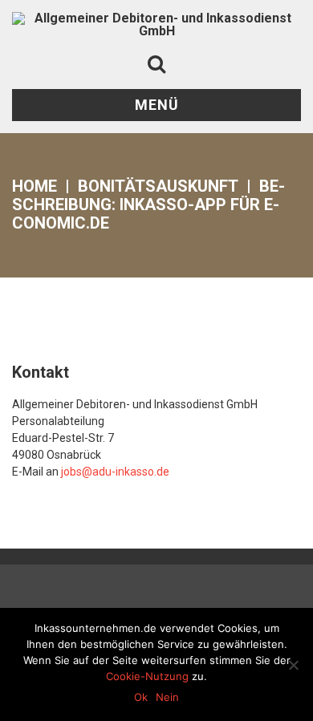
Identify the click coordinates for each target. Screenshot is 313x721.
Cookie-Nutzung (147, 676)
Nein (167, 697)
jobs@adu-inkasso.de (115, 471)
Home (34, 186)
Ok (141, 697)
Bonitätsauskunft (158, 186)
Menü (157, 104)
